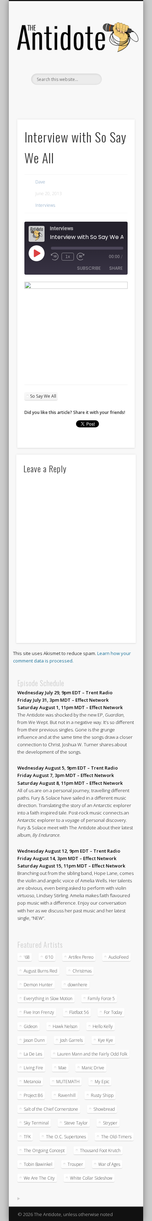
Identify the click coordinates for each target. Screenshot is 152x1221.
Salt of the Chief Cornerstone (51, 1109)
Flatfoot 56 (79, 1012)
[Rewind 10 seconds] (55, 257)
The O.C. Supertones (66, 1137)
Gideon (30, 1026)
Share (116, 268)
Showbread (104, 1109)
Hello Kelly (103, 1026)
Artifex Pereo (81, 957)
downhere (77, 985)
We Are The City (39, 1178)
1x (67, 256)
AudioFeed (119, 957)
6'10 (49, 957)
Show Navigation (117, 63)
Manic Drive (93, 1068)
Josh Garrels (71, 1040)
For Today (113, 1012)
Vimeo (97, 97)
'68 (27, 957)
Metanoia (32, 1082)
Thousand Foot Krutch (100, 1150)
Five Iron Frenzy (39, 1012)
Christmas (82, 971)
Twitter (68, 97)
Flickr (82, 97)
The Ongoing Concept (44, 1150)
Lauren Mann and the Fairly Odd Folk (92, 1054)
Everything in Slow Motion (48, 998)
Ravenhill (67, 1095)
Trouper (75, 1164)
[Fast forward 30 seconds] (80, 257)
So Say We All (43, 396)
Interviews (45, 205)
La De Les (33, 1054)
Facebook (53, 97)
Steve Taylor (76, 1123)
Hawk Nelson (65, 1026)
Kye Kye (105, 1040)
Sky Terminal (36, 1123)
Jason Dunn (34, 1040)
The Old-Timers (116, 1137)
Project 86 (33, 1095)
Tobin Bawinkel (38, 1164)
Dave (40, 182)
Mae (62, 1068)
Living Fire (33, 1068)
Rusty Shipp (102, 1095)
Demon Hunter (38, 985)
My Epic (102, 1082)
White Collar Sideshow (91, 1178)
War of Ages (109, 1164)
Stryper (110, 1123)
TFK (27, 1137)
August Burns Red (40, 971)
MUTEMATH (68, 1082)
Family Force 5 (101, 998)
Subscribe (89, 268)
